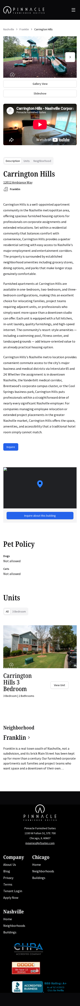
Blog (6, 871)
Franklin (24, 29)
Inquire (11, 447)
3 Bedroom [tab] (19, 611)
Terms (7, 884)
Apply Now (10, 897)
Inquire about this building (40, 515)
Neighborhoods (43, 871)
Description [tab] (13, 161)
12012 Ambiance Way (17, 182)
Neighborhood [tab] (42, 161)
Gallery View (40, 84)
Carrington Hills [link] (43, 29)
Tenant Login (12, 891)
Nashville (8, 29)
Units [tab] (27, 161)
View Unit (59, 685)
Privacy (8, 878)
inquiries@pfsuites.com (40, 843)
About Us (9, 864)
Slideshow (40, 93)
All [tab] (7, 611)
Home (36, 864)
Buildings (38, 878)
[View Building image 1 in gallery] (40, 57)
